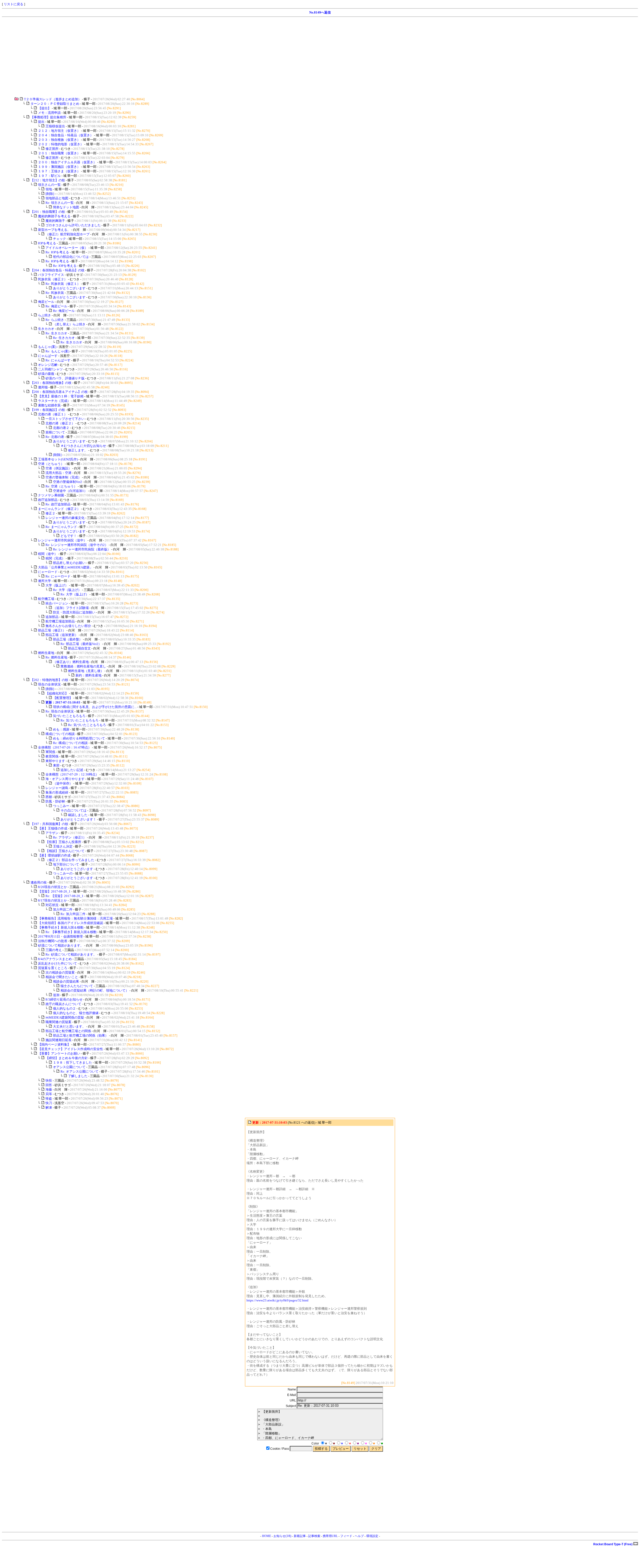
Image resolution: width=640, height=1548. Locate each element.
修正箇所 (52, 149)
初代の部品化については (71, 257)
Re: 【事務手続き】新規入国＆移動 (71, 932)
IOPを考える (47, 243)
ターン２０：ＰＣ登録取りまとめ (54, 104)
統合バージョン (57, 603)
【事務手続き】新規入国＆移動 (61, 927)
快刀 (49, 1103)
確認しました (78, 815)
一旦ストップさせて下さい (65, 419)
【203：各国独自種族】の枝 (51, 383)
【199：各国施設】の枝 (47, 410)
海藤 (49, 1089)
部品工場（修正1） (52, 630)
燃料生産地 (46, 653)
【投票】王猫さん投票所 (63, 842)
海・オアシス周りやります (65, 779)
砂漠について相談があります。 (61, 945)
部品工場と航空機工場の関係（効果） (80, 1035)
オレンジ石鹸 (48, 365)
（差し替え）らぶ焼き (69, 324)
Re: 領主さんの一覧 (60, 203)
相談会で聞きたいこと (62, 977)
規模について (55, 432)
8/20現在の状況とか (52, 887)
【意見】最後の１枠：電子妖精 (61, 396)
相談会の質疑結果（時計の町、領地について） (94, 990)
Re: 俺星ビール (56, 306)
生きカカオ (46, 329)
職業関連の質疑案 (59, 1022)
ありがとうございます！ (78, 819)
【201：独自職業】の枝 (47, 212)
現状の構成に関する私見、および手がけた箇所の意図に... (94, 707)
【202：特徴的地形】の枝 (49, 680)
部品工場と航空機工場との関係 (68, 1031)
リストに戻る (13, 4)
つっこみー (61, 806)
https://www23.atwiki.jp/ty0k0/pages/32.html (277, 1300)
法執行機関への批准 (52, 941)
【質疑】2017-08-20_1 (54, 891)
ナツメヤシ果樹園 (51, 495)
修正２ (50, 513)
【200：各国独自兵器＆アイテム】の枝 (59, 392)
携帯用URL (330, 1536)
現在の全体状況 (49, 684)
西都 (49, 797)
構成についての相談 (60, 734)
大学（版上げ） (57, 585)
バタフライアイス (51, 275)
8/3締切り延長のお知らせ (64, 999)
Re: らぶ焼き (55, 320)
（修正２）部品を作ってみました (70, 860)
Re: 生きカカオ (56, 333)
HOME (266, 1536)
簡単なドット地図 (66, 207)
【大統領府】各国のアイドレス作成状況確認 (70, 923)
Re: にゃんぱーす (58, 360)
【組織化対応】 (57, 693)
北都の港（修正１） (52, 414)
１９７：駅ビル (49, 176)
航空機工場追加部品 (60, 621)
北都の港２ (61, 428)
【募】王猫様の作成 (52, 828)
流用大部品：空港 (59, 473)
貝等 (49, 1094)
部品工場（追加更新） (62, 635)
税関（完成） (55, 558)
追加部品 (52, 617)
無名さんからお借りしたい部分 (68, 626)
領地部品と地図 (57, 198)
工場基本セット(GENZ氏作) (58, 459)
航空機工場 (46, 599)
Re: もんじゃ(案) (57, 351)
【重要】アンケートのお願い (59, 1053)
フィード (346, 1536)
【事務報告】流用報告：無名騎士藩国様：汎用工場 (75, 918)
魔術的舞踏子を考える (54, 216)
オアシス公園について (69, 1067)
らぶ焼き (44, 315)
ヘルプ (359, 1536)
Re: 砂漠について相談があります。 (71, 954)
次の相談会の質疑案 (60, 972)
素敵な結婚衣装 (49, 405)
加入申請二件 (62, 909)
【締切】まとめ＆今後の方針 (67, 1058)
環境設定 (372, 1536)
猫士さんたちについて (76, 986)
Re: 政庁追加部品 (58, 504)
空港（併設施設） (59, 468)
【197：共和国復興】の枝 (49, 824)
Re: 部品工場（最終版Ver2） (81, 644)
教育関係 (52, 756)
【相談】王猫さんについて (65, 851)
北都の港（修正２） (60, 423)
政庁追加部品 (48, 500)
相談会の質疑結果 (66, 981)
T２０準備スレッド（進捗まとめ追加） (52, 99)
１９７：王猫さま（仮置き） (59, 171)
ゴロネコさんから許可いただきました (73, 225)
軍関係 (50, 752)
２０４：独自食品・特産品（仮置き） (65, 135)
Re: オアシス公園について (79, 1071)
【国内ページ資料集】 (54, 1044)
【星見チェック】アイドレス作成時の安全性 (70, 1049)
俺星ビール (46, 302)
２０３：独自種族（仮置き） (59, 140)
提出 (41, 122)
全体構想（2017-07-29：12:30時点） (72, 774)
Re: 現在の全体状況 (60, 711)
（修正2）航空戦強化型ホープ (68, 234)
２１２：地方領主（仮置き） (59, 131)
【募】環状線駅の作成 (54, 855)
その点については (73, 810)
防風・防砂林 (55, 801)
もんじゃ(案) (47, 347)
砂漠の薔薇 (46, 374)
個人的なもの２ (64, 1008)
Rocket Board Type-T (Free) (613, 1544)
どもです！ (68, 536)
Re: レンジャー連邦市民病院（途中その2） (77, 545)
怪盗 (49, 1098)
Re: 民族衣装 (55, 293)
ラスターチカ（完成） (54, 401)
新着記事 (300, 1536)
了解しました (78, 1076)
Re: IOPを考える (57, 252)
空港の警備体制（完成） (63, 477)
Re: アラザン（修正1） (69, 837)
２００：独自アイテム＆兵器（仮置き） (67, 162)
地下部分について (66, 864)
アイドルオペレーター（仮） (67, 248)
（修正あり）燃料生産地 (71, 662)
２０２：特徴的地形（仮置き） (61, 144)
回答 (49, 1085)
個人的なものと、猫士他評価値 (75, 1013)
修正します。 (78, 450)
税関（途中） (48, 554)
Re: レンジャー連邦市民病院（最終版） (81, 549)
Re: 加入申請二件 (73, 914)
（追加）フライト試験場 (71, 608)
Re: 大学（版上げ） (67, 590)
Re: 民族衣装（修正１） (63, 284)
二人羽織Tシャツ (50, 369)
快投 (49, 1080)
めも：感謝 (61, 729)
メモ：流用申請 (49, 113)
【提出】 (44, 108)
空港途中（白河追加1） (70, 491)
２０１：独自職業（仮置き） (59, 153)
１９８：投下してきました (72, 1062)
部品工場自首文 (79, 648)
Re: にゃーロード (58, 576)
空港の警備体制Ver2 (67, 482)
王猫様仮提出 (55, 126)
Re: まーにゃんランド (61, 527)
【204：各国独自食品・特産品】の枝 (57, 270)
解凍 (49, 1107)
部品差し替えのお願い (69, 563)
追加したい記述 (71, 770)
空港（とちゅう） (51, 464)
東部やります (55, 761)
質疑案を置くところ (52, 968)
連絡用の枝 (38, 882)
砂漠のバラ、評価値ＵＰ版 (65, 378)
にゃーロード (48, 572)
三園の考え (54, 950)
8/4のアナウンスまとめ (55, 959)
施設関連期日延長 (59, 1040)
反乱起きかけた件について (57, 963)
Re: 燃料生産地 (56, 657)
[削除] (50, 194)
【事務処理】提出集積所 (48, 117)
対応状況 (52, 905)
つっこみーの (62, 873)
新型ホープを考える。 (54, 230)
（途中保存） (62, 783)
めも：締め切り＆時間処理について (79, 738)
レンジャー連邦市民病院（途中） (62, 540)
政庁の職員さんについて (63, 1004)
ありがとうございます (69, 288)
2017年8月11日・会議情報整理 (60, 936)
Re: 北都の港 (55, 437)
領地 (49, 189)
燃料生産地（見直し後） (86, 671)
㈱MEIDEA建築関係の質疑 (65, 1017)
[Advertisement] (152, 57)
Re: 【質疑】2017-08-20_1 (65, 896)
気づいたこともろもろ (69, 716)
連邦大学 (44, 581)
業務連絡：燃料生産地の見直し (83, 666)
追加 (56, 995)
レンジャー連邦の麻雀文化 (65, 518)
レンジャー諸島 (57, 788)
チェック (59, 239)
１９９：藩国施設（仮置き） (59, 167)
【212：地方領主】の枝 (47, 180)
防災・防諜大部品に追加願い (74, 612)
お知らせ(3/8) (282, 1536)
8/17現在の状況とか (52, 900)
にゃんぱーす (48, 356)
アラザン (52, 833)
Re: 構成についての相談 (70, 743)
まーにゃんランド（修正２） (59, 509)
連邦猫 (43, 387)
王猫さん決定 (62, 846)
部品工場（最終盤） (67, 639)
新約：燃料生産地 (89, 675)
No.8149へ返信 (320, 12)
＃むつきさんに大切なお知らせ (83, 446)
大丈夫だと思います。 (69, 1026)
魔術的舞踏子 (55, 221)
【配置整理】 (62, 698)
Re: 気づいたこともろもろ (79, 720)
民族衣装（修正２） (52, 279)
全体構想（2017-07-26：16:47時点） (64, 747)
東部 (56, 765)
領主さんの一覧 (49, 185)
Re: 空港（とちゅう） (61, 486)
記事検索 (314, 1536)
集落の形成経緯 (57, 792)
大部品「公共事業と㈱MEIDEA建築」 (65, 567)
